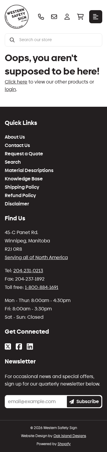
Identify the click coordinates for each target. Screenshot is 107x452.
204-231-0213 (28, 270)
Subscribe (87, 401)
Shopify (64, 444)
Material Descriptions (29, 171)
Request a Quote (24, 154)
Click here (16, 82)
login (10, 89)
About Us (15, 137)
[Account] (67, 16)
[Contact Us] (54, 16)
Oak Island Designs (70, 436)
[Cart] (80, 16)
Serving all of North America (36, 257)
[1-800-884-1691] (41, 16)
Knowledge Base (24, 179)
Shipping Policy (22, 187)
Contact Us (17, 145)
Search (13, 162)
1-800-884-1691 (41, 287)
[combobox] (58, 40)
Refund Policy (20, 196)
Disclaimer (17, 204)
